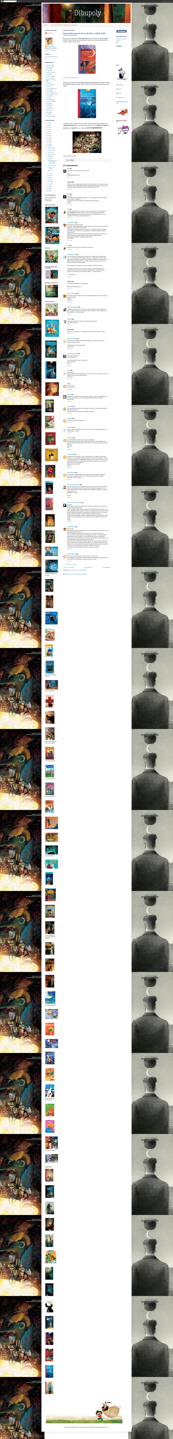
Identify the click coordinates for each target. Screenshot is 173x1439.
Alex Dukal (70, 437)
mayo (49, 175)
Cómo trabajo (49, 76)
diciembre (50, 148)
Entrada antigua (106, 567)
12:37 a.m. (69, 348)
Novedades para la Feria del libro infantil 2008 (84, 33)
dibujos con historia (51, 79)
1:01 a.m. (69, 401)
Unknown (69, 418)
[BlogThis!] (68, 160)
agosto (50, 156)
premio (48, 103)
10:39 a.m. (69, 549)
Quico (68, 370)
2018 (48, 125)
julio (49, 158)
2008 (48, 146)
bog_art (69, 394)
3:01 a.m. (69, 413)
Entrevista (48, 84)
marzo (49, 179)
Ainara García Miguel (72, 307)
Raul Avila (69, 427)
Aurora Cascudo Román (73, 484)
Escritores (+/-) (120, 97)
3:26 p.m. (69, 449)
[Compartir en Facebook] (72, 160)
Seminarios (49, 108)
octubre (50, 152)
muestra (48, 95)
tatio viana (69, 406)
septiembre (51, 154)
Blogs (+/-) (118, 89)
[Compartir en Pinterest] (73, 160)
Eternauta (50, 170)
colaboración (49, 72)
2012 (48, 137)
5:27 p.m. (69, 288)
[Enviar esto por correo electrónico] (66, 160)
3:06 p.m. (69, 276)
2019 (48, 123)
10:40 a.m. (69, 217)
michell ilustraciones (72, 353)
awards (48, 68)
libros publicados (50, 94)
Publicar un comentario (71, 564)
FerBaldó (69, 319)
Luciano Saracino (71, 554)
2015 (48, 131)
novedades (49, 99)
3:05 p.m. (69, 314)
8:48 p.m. (69, 189)
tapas (47, 112)
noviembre (50, 150)
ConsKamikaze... (71, 254)
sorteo (47, 110)
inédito (48, 90)
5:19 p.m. (69, 365)
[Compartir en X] (70, 160)
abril (49, 177)
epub (47, 86)
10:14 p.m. (69, 389)
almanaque (49, 65)
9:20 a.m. (69, 422)
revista (48, 107)
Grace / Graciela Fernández (74, 502)
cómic (47, 74)
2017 (48, 127)
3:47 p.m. (69, 324)
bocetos (48, 70)
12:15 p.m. (69, 433)
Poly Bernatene (71, 222)
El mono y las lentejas (51, 168)
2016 (48, 129)
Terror (47, 114)
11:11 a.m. (69, 240)
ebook (47, 83)
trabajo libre (49, 116)
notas (47, 97)
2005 (48, 191)
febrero (50, 182)
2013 (48, 135)
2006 (48, 188)
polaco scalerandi (71, 293)
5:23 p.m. (69, 467)
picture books (49, 101)
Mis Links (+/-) (119, 85)
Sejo (68, 168)
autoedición (49, 67)
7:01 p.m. (69, 177)
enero (49, 184)
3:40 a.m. (69, 479)
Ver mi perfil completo (50, 50)
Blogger (106, 1427)
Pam (68, 194)
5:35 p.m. (69, 333)
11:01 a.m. (69, 379)
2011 (48, 140)
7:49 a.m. (69, 497)
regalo (48, 105)
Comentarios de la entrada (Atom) (78, 570)
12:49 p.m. (69, 522)
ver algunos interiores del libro (71, 77)
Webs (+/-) (118, 93)
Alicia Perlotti (70, 454)
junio (49, 173)
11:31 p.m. (69, 561)
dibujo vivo (49, 78)
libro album (49, 92)
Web (45, 25)
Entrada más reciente (69, 567)
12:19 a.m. (69, 302)
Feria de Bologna (50, 88)
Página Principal (88, 567)
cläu (68, 209)
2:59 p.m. (69, 249)
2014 (48, 133)
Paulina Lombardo (71, 338)
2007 (48, 186)
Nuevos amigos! (52, 165)
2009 (48, 144)
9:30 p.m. (69, 204)
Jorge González (71, 472)
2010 (48, 142)
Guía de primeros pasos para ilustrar (64, 25)
